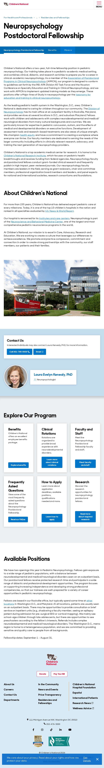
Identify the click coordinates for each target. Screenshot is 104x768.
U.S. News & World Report (59, 211)
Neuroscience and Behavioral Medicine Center (37, 221)
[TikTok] (51, 730)
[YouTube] (70, 730)
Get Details (87, 759)
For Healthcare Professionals (18, 17)
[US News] (38, 741)
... (37, 18)
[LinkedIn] (60, 730)
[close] (97, 759)
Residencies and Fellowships (55, 17)
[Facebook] (33, 730)
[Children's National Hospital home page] (17, 4)
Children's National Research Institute (25, 155)
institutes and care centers (54, 218)
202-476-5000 (53, 724)
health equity (27, 135)
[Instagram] (42, 730)
